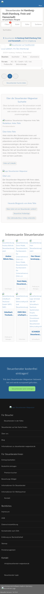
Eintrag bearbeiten (8, 460)
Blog (3, 440)
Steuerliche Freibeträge (22, 213)
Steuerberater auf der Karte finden (14, 427)
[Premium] (39, 235)
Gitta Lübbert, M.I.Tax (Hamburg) (15, 49)
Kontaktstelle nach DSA (10, 531)
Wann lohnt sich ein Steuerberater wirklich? (21, 209)
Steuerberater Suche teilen (16, 83)
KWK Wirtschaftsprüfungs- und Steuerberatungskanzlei (22, 314)
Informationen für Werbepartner (13, 492)
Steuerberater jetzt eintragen (23, 389)
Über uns (4, 434)
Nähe (27, 24)
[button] (4, 76)
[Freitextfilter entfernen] (32, 3)
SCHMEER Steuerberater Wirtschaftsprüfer (35, 334)
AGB (3, 518)
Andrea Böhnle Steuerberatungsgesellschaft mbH (8, 258)
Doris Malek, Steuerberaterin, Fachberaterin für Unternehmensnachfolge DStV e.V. (22, 283)
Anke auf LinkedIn (9, 163)
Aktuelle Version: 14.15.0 (8, 592)
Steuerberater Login (11, 575)
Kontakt (7, 498)
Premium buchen (10, 473)
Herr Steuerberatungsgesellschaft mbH (36, 258)
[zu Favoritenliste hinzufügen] (3, 46)
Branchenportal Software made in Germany (16, 587)
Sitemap (4, 543)
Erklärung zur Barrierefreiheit (12, 537)
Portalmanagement (8, 550)
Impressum (5, 512)
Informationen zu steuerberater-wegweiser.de (18, 446)
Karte (17, 24)
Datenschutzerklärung (9, 524)
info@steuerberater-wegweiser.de (16, 563)
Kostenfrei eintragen (8, 466)
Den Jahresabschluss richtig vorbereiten (21, 218)
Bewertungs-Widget (8, 479)
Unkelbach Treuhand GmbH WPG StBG (8, 314)
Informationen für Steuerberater (13, 485)
